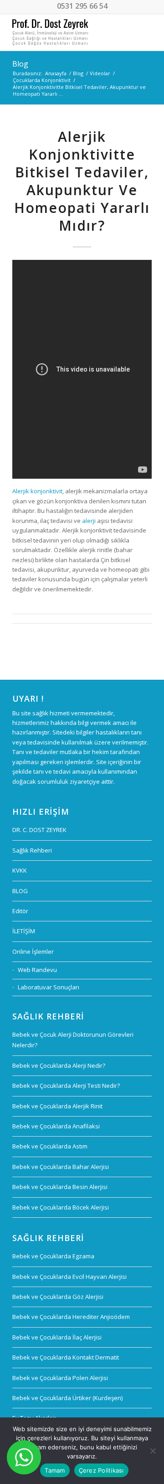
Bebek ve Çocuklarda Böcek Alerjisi (60, 1207)
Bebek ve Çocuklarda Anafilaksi (56, 1126)
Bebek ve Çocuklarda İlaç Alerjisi (57, 1337)
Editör (20, 911)
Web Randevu (37, 970)
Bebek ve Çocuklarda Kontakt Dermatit (65, 1357)
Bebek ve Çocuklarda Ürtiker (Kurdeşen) (67, 1398)
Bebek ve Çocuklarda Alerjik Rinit (57, 1106)
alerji (89, 521)
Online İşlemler (33, 951)
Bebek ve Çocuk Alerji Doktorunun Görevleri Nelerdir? (72, 1039)
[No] (152, 1450)
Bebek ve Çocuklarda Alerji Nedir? (58, 1065)
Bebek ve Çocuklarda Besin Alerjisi (60, 1187)
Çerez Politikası (101, 1470)
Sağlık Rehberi (32, 850)
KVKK (19, 870)
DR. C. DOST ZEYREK (39, 830)
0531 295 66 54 (82, 6)
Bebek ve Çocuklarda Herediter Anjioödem (71, 1317)
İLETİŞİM (23, 931)
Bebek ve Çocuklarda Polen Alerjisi (60, 1378)
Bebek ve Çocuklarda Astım (49, 1146)
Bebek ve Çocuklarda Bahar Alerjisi (60, 1167)
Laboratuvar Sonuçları (48, 987)
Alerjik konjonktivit (37, 491)
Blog (20, 64)
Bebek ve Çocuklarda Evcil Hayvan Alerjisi (69, 1276)
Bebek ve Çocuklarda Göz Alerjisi (57, 1297)
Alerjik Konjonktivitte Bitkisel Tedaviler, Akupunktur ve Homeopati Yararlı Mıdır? (82, 181)
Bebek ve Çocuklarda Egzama (53, 1256)
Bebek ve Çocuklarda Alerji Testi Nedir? (66, 1085)
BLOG (20, 891)
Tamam (55, 1470)
